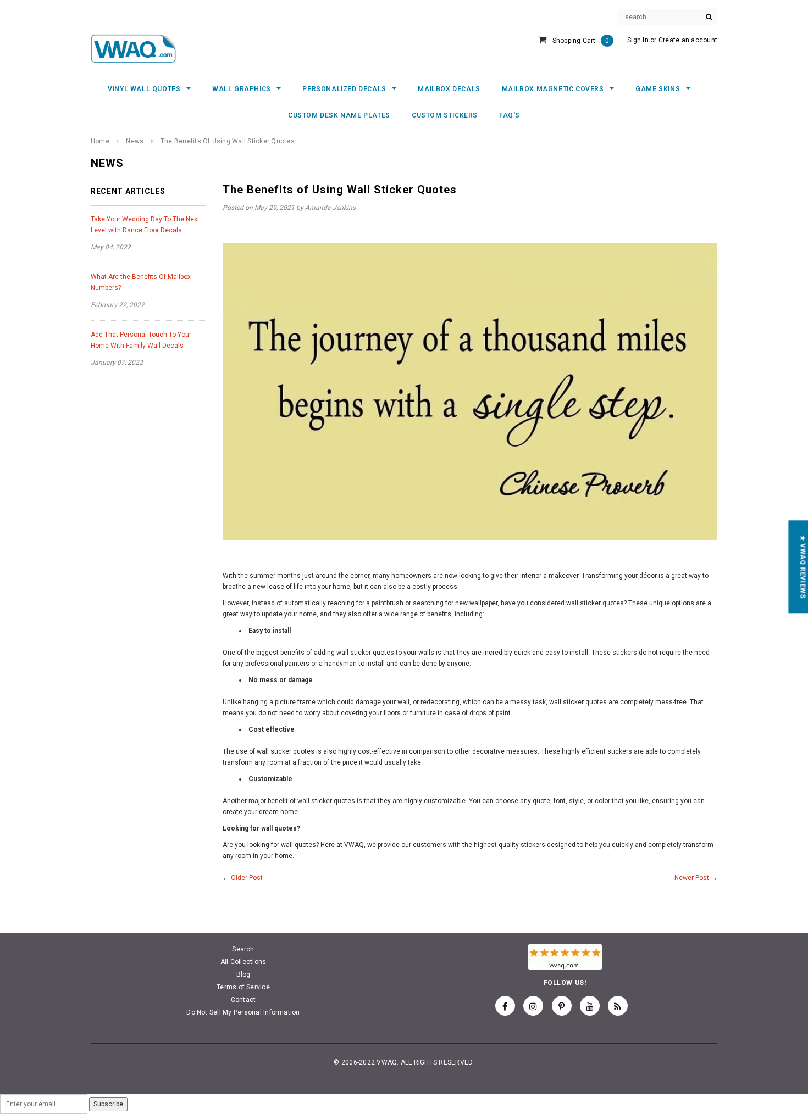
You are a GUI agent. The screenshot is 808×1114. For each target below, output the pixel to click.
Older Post (247, 878)
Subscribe (108, 1104)
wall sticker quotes (326, 801)
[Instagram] (533, 1006)
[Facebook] (505, 1006)
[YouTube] (590, 1006)
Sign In (638, 40)
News (134, 141)
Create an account (687, 40)
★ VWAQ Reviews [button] (802, 566)
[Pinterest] (562, 1006)
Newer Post (691, 878)
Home (100, 141)
